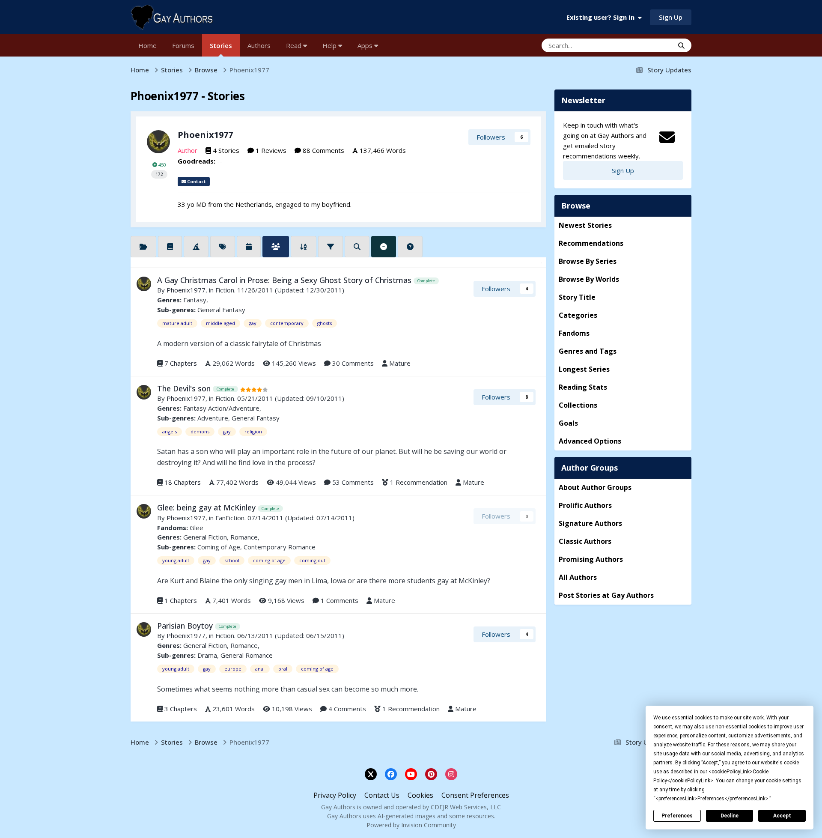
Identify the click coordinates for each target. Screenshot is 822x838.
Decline (730, 816)
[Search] (681, 45)
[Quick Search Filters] (357, 246)
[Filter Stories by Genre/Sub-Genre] (170, 246)
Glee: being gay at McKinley (207, 507)
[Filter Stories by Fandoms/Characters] (196, 246)
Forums (183, 45)
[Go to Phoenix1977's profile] (158, 141)
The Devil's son (185, 388)
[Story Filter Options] (330, 246)
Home (147, 45)
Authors (259, 45)
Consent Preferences (475, 795)
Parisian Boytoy (186, 625)
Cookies (420, 795)
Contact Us (381, 795)
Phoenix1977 (205, 134)
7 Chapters (180, 363)
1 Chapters (180, 600)
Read (294, 45)
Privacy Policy (334, 795)
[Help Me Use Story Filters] (410, 246)
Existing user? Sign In (602, 17)
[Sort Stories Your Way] (303, 246)
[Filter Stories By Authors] (275, 246)
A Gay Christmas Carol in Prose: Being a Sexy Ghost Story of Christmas (285, 280)
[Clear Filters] (383, 246)
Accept (782, 816)
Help (330, 45)
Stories (221, 45)
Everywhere (646, 45)
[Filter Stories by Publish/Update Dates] (249, 246)
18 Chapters (182, 482)
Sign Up (670, 17)
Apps (365, 45)
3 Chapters (180, 708)
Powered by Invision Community (411, 825)
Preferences (677, 816)
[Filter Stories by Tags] (222, 246)
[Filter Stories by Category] (143, 246)
